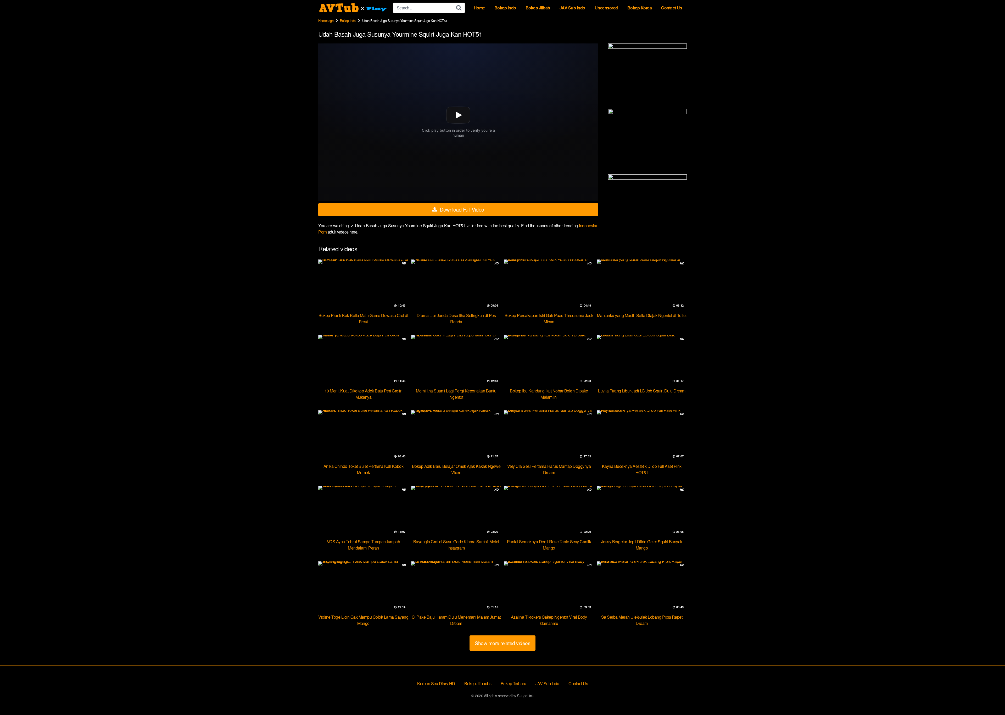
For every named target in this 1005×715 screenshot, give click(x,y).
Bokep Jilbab (538, 8)
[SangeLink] (353, 8)
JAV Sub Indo (572, 8)
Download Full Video (461, 209)
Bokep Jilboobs (477, 683)
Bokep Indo (505, 8)
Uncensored (606, 8)
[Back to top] (990, 698)
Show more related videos (502, 642)
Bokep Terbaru (513, 683)
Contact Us (671, 8)
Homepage (325, 20)
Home (479, 8)
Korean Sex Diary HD (436, 683)
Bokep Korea (639, 8)
